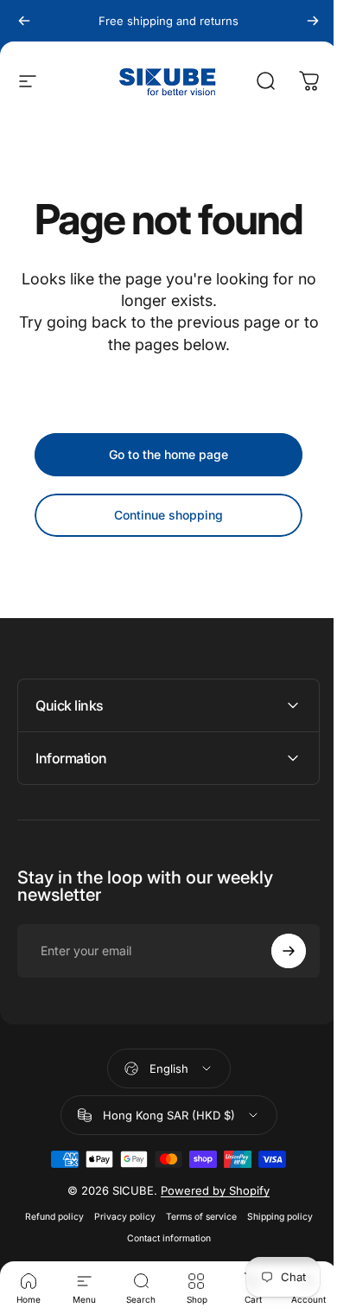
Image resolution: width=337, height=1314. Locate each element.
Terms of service (194, 1216)
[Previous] (24, 20)
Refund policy (47, 1216)
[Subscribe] (275, 951)
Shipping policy (273, 1216)
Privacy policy (118, 1216)
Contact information (162, 1238)
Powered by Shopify (209, 1190)
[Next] (313, 20)
